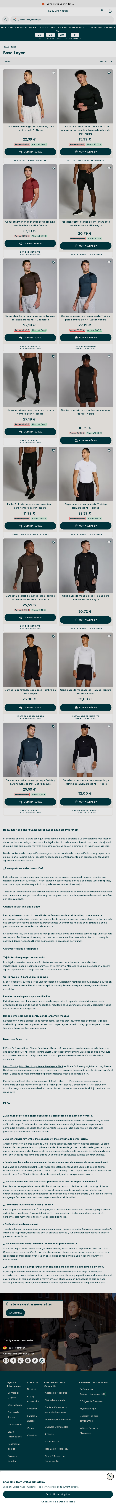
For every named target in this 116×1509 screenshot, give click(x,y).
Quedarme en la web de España (58, 1501)
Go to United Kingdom (58, 1494)
